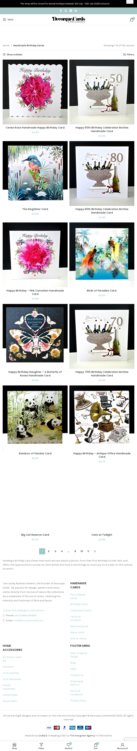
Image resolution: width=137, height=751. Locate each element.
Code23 (42, 735)
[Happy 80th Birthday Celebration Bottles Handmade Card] (101, 173)
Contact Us (76, 675)
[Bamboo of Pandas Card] (35, 417)
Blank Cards (77, 632)
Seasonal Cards (79, 626)
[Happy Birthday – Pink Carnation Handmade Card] (35, 254)
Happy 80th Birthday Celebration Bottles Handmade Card (101, 210)
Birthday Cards (79, 604)
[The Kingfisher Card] (35, 173)
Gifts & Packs (78, 638)
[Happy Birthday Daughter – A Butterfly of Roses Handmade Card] (35, 336)
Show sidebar (14, 54)
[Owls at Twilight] (101, 499)
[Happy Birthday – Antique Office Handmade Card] (101, 417)
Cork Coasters (11, 672)
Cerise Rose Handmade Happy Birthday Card (35, 127)
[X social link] (65, 11)
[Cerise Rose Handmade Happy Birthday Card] (35, 92)
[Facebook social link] (61, 11)
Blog (72, 662)
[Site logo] (68, 19)
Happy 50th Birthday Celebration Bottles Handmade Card (101, 129)
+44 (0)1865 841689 (25, 615)
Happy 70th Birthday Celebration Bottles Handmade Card (101, 373)
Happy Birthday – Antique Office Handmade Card (102, 455)
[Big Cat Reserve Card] (35, 499)
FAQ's (73, 669)
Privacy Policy (78, 700)
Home (6, 45)
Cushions (8, 666)
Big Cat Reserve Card (35, 535)
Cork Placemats (12, 679)
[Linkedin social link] (75, 11)
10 (81, 551)
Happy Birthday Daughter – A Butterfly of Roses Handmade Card (35, 373)
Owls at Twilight (102, 535)
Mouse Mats (10, 701)
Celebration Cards (80, 610)
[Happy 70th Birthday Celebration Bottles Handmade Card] (101, 336)
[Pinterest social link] (70, 11)
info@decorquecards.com (28, 620)
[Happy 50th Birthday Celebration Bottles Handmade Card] (101, 92)
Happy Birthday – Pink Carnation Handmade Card (35, 292)
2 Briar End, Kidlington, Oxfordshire (23, 610)
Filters (130, 54)
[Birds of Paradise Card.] (101, 254)
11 (88, 551)
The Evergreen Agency (82, 735)
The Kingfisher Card (35, 209)
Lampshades (10, 694)
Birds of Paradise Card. (102, 290)
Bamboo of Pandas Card (35, 453)
